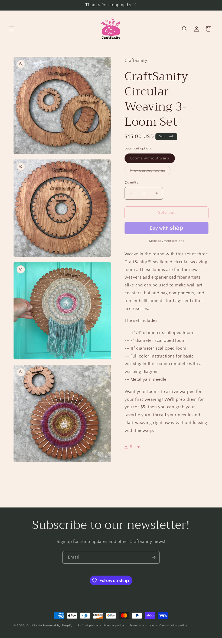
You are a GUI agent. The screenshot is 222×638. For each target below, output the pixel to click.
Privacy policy (113, 625)
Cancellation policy (173, 625)
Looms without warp (152, 159)
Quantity (131, 182)
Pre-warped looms (150, 171)
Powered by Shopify (58, 625)
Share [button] (135, 447)
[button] (11, 29)
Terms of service (142, 625)
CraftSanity (34, 625)
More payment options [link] (166, 241)
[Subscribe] (153, 557)
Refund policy (88, 625)
